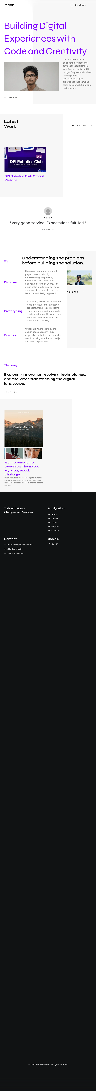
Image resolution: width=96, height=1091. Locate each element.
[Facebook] (49, 544)
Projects (55, 526)
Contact (55, 530)
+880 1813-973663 (14, 549)
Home (54, 514)
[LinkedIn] (53, 544)
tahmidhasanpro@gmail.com (19, 544)
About (54, 522)
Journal (55, 518)
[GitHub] (57, 544)
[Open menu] (90, 5)
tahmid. (10, 5)
